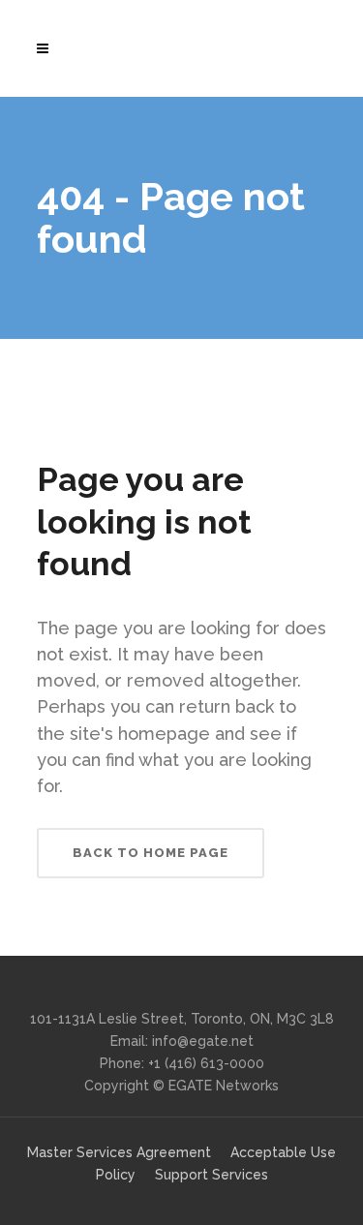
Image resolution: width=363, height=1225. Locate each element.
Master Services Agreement (119, 1152)
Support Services (211, 1174)
